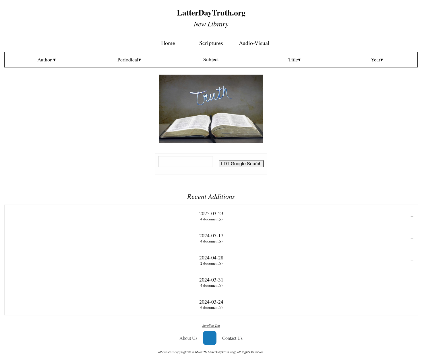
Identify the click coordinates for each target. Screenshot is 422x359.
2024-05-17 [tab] (211, 238)
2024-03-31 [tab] (211, 282)
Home (168, 43)
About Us (188, 338)
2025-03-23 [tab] (211, 216)
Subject (211, 59)
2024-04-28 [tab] (211, 260)
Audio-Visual (254, 43)
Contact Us (232, 338)
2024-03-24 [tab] (211, 304)
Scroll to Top (211, 325)
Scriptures (211, 43)
